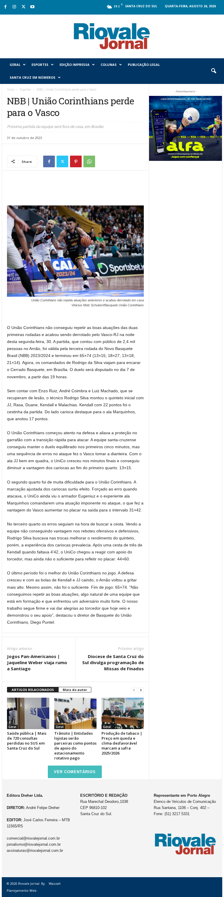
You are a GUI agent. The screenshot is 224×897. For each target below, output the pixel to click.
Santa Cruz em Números (32, 77)
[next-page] (141, 690)
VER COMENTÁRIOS (75, 772)
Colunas (109, 64)
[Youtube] (32, 7)
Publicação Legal (144, 64)
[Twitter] (23, 7)
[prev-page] (134, 690)
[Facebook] (5, 7)
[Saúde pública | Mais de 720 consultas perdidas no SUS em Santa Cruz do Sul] (28, 713)
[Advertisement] (75, 190)
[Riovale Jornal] (112, 36)
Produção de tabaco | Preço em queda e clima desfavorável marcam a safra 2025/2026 (122, 743)
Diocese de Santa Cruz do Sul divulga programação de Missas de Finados (113, 662)
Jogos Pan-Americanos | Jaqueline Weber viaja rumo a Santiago (37, 662)
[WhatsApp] (89, 161)
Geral (15, 64)
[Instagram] (14, 7)
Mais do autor (75, 689)
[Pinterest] (76, 161)
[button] (213, 71)
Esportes (40, 64)
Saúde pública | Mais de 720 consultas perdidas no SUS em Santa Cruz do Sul (26, 741)
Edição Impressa (75, 64)
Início (10, 89)
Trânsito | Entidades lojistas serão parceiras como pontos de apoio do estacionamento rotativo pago (75, 746)
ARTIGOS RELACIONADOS (33, 689)
